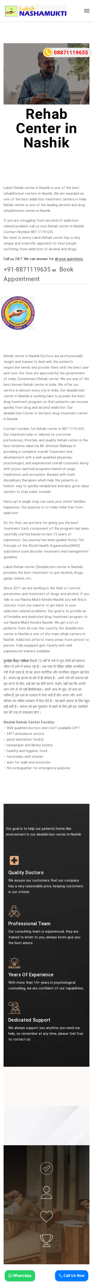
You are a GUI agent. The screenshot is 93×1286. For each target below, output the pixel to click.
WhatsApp (21, 1275)
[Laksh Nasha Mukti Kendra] (35, 11)
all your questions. (69, 259)
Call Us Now (73, 1275)
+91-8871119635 (28, 269)
